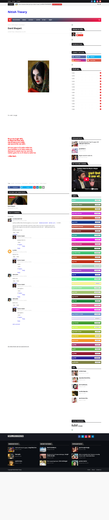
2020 (86, 92)
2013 (86, 73)
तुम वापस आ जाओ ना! (83, 461)
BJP (85, 200)
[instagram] (97, 1)
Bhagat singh (85, 204)
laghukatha (85, 270)
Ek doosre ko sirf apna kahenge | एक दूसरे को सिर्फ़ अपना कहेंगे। (57, 455)
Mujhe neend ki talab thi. (85, 155)
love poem (85, 283)
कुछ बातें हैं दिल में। (82, 149)
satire (85, 318)
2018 (86, 87)
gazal (85, 248)
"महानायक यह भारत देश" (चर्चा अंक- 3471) (47, 223)
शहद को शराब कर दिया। (83, 398)
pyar (85, 301)
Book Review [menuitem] (16, 20)
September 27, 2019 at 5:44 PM (20, 300)
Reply (14, 232)
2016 (86, 81)
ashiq (85, 222)
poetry (85, 296)
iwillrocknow (85, 266)
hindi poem (85, 253)
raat (85, 305)
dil (85, 239)
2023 (86, 101)
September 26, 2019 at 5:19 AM (20, 220)
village (85, 340)
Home (9, 1)
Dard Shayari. (11, 206)
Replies (15, 234)
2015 (86, 78)
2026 (86, 109)
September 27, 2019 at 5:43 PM (20, 276)
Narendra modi (85, 218)
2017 (86, 84)
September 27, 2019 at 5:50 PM (24, 261)
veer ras (85, 336)
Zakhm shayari (14, 24)
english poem (85, 244)
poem (85, 292)
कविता (85, 344)
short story (85, 331)
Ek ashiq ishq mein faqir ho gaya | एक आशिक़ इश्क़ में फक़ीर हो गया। (89, 142)
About (13, 1)
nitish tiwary (85, 288)
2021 (86, 95)
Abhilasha (15, 274)
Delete (18, 232)
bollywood (85, 231)
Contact (18, 1)
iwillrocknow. (32, 183)
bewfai (12, 183)
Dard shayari (18, 183)
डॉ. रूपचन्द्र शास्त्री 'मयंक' (17, 219)
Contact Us (98, 469)
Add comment (16, 324)
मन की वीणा (15, 250)
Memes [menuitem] (24, 20)
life (85, 274)
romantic (85, 309)
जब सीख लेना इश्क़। (83, 371)
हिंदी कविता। (85, 362)
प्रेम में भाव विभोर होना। (83, 384)
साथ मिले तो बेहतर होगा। (83, 391)
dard (85, 235)
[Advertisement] (38, 46)
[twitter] (95, 1)
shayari (37, 183)
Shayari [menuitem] (30, 20)
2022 (86, 98)
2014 (86, 76)
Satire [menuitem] (38, 20)
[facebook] (92, 1)
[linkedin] (92, 436)
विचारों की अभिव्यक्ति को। (52, 447)
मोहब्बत (85, 353)
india (85, 257)
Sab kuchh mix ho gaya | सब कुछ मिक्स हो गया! (25, 447)
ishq (85, 261)
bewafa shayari (85, 226)
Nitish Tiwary (17, 12)
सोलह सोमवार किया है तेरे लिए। (85, 378)
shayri (85, 327)
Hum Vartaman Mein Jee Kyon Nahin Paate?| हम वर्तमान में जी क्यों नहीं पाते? (35, 3)
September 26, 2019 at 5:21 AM (24, 237)
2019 (86, 89)
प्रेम (85, 349)
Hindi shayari (25, 183)
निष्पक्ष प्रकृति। (18, 454)
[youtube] (100, 1)
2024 (86, 103)
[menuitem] (10, 20)
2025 (86, 106)
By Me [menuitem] (43, 20)
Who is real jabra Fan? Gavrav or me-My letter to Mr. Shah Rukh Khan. (89, 455)
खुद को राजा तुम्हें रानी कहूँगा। (84, 447)
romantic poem (85, 314)
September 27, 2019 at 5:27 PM (20, 252)
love (85, 279)
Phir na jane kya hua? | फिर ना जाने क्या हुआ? (57, 461)
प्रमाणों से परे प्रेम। (18, 461)
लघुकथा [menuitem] (50, 20)
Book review (85, 209)
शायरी (85, 358)
